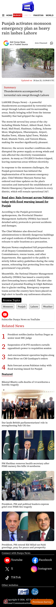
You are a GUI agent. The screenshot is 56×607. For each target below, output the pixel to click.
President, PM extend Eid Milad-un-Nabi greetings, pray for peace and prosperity (24, 546)
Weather (47, 306)
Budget (17, 15)
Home (9, 15)
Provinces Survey (42, 601)
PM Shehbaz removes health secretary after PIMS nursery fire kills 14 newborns (25, 465)
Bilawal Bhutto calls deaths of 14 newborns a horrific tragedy (26, 383)
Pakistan (38, 15)
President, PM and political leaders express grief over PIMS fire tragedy (25, 505)
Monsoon (8, 306)
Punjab (22, 306)
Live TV (27, 15)
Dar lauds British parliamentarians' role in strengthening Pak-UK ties (25, 424)
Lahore (34, 306)
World (49, 15)
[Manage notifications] (5, 601)
